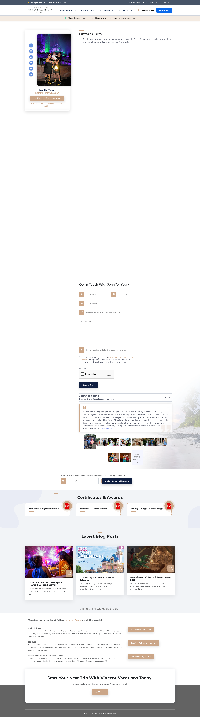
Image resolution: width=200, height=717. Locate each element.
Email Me (36, 98)
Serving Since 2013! (48, 3)
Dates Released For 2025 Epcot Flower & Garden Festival (45, 583)
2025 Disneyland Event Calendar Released (96, 578)
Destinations (67, 10)
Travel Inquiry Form (54, 98)
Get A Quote (149, 3)
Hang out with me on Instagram (144, 643)
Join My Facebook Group (141, 629)
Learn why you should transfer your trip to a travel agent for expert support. (101, 18)
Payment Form (51, 103)
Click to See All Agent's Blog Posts (99, 609)
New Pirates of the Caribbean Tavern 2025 (150, 578)
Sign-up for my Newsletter (117, 481)
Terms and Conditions (117, 357)
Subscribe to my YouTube (141, 657)
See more (99, 692)
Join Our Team (134, 3)
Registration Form (37, 103)
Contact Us (164, 10)
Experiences (106, 10)
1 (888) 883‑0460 (164, 3)
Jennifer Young (73, 620)
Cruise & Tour (87, 10)
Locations (124, 10)
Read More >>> (108, 428)
